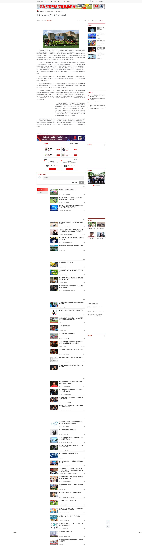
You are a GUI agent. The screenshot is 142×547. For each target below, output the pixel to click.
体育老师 (69, 481)
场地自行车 (66, 226)
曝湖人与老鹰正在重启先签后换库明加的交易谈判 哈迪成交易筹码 (101, 48)
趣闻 (66, 505)
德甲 (66, 362)
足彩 (66, 274)
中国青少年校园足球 (56, 11)
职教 (73, 497)
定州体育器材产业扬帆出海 (66, 262)
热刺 (70, 242)
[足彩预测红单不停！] (64, 6)
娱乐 (52, 1)
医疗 (68, 512)
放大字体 (81, 20)
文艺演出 (65, 465)
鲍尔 (68, 386)
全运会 (69, 210)
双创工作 (67, 497)
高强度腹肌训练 (100, 238)
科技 (55, 1)
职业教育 (70, 497)
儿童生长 (70, 442)
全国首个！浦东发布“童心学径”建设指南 (69, 516)
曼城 (71, 242)
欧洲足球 (67, 242)
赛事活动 (67, 194)
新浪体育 (46, 11)
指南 (65, 520)
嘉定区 (69, 465)
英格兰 (71, 234)
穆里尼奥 (70, 290)
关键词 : (38, 133)
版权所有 (99, 315)
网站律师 (95, 311)
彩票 (68, 362)
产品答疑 (89, 311)
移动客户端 (101, 1)
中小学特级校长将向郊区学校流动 (67, 429)
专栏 (64, 1)
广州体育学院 (66, 450)
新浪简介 (89, 306)
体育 (45, 1)
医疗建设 (67, 442)
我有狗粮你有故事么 (91, 228)
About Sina (101, 306)
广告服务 (95, 306)
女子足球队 (66, 210)
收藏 (85, 20)
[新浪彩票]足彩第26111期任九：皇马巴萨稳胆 (71, 357)
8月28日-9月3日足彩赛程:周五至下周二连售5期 (71, 310)
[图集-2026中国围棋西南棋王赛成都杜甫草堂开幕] (96, 178)
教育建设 (65, 473)
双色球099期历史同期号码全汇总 (95, 101)
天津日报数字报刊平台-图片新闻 (67, 500)
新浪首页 (38, 1)
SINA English (101, 311)
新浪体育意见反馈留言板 (93, 303)
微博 (89, 20)
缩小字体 (77, 20)
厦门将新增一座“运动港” (65, 531)
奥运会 (69, 226)
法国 (65, 282)
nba (66, 369)
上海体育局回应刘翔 (64, 326)
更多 (68, 1)
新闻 (42, 1)
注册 (96, 1)
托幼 (66, 512)
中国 (67, 282)
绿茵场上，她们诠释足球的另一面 (67, 189)
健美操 (66, 481)
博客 (58, 1)
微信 (92, 20)
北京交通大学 (70, 473)
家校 (65, 489)
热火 (68, 402)
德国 (68, 202)
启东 (66, 202)
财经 (48, 1)
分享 (96, 20)
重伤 (68, 369)
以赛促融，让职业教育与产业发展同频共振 (70, 492)
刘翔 (65, 330)
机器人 (66, 528)
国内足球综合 (49, 20)
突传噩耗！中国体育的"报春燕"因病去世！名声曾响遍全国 (101, 28)
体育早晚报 (66, 234)
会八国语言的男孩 (91, 238)
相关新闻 (40, 189)
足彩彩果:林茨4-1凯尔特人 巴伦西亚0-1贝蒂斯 (71, 349)
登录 (73, 182)
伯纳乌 (73, 290)
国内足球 (50, 11)
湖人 (70, 386)
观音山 (69, 536)
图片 (61, 1)
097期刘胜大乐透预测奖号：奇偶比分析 (97, 108)
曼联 (69, 234)
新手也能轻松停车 (100, 228)
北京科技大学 (75, 473)
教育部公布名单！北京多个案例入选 (68, 453)
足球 (70, 194)
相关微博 (40, 192)
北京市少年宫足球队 (44, 133)
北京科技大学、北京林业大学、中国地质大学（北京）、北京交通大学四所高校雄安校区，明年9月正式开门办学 (71, 470)
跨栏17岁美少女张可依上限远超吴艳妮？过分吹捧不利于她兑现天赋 (101, 42)
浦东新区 (67, 520)
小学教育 (67, 426)
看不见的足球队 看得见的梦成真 (67, 333)
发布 (81, 182)
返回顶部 (108, 530)
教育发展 (67, 434)
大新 (70, 394)
